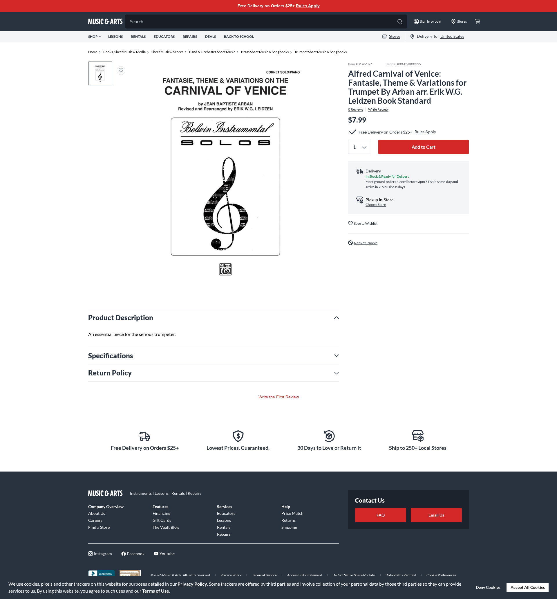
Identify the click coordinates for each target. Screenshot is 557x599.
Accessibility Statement (304, 575)
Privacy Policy (192, 584)
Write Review (378, 109)
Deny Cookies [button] (488, 587)
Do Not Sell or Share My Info (353, 575)
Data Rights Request (401, 575)
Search (136, 21)
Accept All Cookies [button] (528, 587)
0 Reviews (355, 109)
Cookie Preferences (441, 575)
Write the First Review (278, 397)
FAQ (381, 514)
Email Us (436, 514)
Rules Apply (308, 5)
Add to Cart (423, 147)
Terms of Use (155, 590)
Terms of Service (264, 575)
